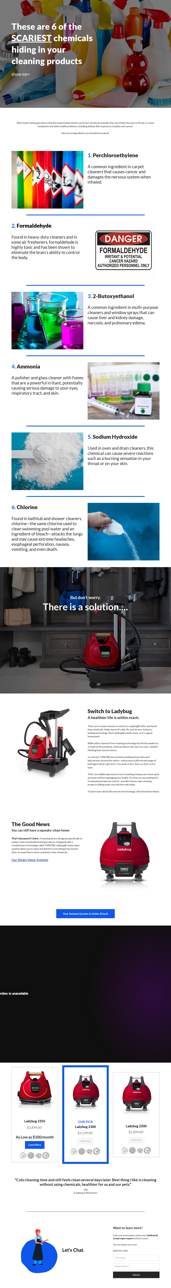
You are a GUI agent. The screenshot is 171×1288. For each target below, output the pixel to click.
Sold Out (85, 1141)
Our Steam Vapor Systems (29, 860)
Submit (136, 1274)
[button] (35, 1090)
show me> (20, 74)
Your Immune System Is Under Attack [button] (85, 913)
